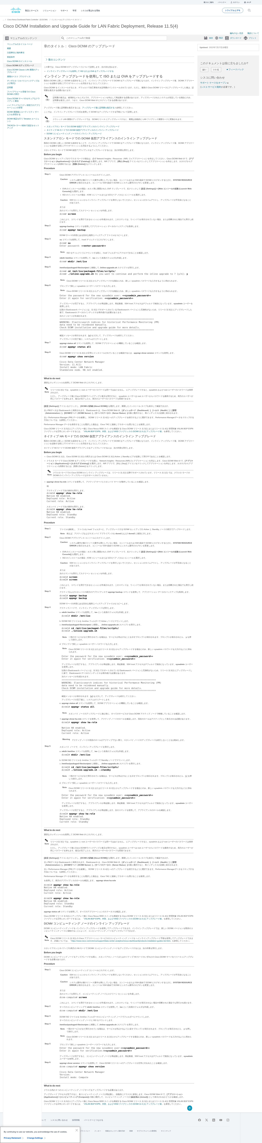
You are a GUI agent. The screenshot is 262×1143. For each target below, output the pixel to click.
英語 (221, 38)
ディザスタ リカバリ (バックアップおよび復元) (23, 82)
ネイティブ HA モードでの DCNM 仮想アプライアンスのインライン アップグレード (83, 130)
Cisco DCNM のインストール (19, 61)
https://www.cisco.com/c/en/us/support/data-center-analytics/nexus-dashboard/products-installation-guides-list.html (120, 941)
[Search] (62, 38)
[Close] (76, 1130)
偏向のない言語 (236, 33)
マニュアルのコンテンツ (23, 38)
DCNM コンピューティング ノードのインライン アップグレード (74, 133)
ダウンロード (236, 38)
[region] (40, 1135)
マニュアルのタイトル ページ (19, 44)
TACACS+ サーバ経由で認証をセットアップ (23, 126)
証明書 (10, 87)
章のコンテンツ (56, 59)
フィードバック (236, 69)
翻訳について (253, 33)
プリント (252, 38)
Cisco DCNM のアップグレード (20, 65)
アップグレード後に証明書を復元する (98, 108)
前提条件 (11, 57)
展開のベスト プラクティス (19, 76)
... (3, 20)
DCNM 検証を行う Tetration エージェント (23, 120)
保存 (211, 38)
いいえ (216, 69)
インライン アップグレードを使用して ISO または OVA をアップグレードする (80, 71)
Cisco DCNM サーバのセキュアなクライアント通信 (23, 99)
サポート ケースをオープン (213, 83)
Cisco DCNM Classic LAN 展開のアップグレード (23, 71)
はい (204, 69)
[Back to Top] (189, 1107)
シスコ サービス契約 (211, 87)
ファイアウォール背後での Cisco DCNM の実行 (21, 93)
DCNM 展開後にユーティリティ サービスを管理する (23, 113)
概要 (9, 48)
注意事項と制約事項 (15, 52)
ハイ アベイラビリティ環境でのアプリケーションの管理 (23, 106)
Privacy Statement (12, 1138)
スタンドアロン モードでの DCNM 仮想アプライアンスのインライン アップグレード (83, 126)
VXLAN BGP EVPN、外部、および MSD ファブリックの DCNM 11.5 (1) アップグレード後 (123, 431)
